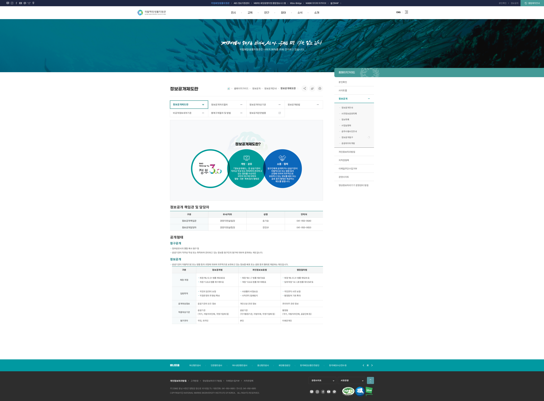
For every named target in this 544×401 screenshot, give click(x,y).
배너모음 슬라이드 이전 (363, 365)
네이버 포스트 (33, 3)
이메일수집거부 (232, 380)
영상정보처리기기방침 (212, 380)
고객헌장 (194, 380)
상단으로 (370, 380)
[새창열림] (348, 395)
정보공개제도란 (288, 88)
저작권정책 (248, 380)
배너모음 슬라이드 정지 (368, 365)
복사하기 (312, 88)
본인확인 (502, 3)
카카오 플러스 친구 (25, 3)
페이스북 (16, 3)
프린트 (320, 88)
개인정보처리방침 (178, 380)
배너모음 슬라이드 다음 (372, 365)
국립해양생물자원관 (151, 12)
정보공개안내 (270, 88)
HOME (228, 88)
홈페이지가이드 (241, 88)
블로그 (8, 3)
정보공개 (514, 3)
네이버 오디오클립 (29, 3)
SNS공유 (304, 88)
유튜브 (20, 3)
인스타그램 (12, 3)
